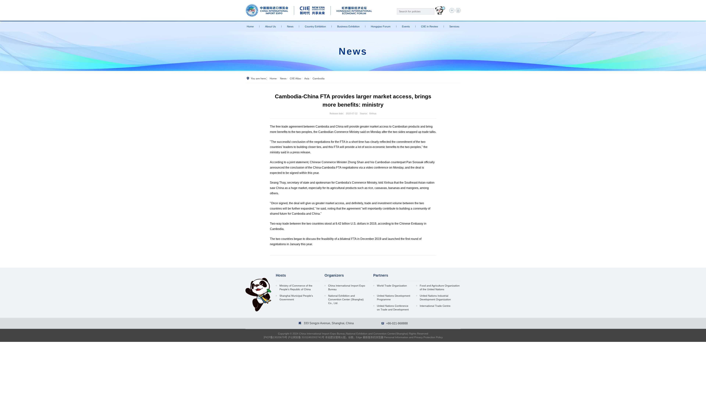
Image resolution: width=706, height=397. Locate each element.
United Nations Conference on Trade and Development (393, 307)
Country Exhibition (315, 26)
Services (454, 26)
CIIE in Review (429, 26)
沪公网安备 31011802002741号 (306, 337)
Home (250, 26)
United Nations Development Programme (393, 297)
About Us (270, 26)
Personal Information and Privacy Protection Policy (413, 337)
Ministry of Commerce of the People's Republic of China (295, 287)
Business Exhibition (348, 26)
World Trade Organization (392, 285)
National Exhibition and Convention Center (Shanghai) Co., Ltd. (346, 299)
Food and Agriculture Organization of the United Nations (440, 287)
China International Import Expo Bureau (346, 287)
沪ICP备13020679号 (275, 337)
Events (406, 26)
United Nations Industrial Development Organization (435, 297)
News (290, 26)
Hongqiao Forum (381, 26)
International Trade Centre (435, 305)
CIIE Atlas (295, 78)
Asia (306, 78)
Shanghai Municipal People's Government (296, 297)
